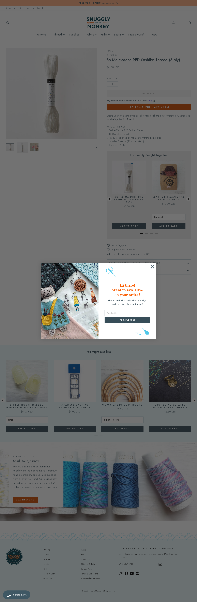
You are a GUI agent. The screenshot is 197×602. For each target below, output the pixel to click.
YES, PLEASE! (127, 320)
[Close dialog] (152, 266)
